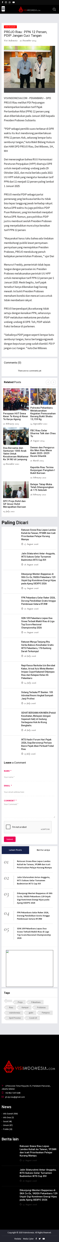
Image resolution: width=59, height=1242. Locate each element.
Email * (8, 785)
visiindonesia (14, 1012)
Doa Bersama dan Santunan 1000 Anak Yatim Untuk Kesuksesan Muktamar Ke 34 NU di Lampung (16, 454)
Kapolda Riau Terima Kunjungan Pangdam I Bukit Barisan (42, 470)
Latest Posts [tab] (15, 850)
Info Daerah (10, 27)
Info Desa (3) (8, 1117)
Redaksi (17, 1238)
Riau (11, 1007)
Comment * (10, 800)
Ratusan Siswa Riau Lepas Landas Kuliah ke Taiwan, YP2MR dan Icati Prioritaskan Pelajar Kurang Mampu (34, 864)
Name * (7, 771)
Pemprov (46, 1012)
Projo (20, 1002)
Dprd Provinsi (15, 1018)
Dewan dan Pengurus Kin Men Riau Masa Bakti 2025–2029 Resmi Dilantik (42, 451)
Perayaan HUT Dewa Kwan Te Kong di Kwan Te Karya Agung (15, 416)
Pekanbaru (36, 1002)
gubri (31, 1012)
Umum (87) (8, 1125)
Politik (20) (7, 1129)
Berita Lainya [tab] (43, 850)
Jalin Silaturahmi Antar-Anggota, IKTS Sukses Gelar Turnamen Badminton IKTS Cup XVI (38, 556)
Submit (9, 839)
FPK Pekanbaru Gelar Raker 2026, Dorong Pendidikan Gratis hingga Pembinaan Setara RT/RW (38, 600)
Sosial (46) (7, 1121)
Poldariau (41, 1007)
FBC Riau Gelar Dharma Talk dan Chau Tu (43, 433)
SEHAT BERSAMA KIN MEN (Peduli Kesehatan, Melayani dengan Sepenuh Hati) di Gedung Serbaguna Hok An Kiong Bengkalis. (38, 719)
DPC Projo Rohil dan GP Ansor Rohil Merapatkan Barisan (14, 504)
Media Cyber (28, 1238)
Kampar (25, 1007)
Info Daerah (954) (10, 1113)
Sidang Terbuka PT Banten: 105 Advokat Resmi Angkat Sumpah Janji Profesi (37, 695)
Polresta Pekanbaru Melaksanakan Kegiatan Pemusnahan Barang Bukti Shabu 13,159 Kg (43, 413)
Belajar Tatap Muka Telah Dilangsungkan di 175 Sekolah (42, 487)
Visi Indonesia (10, 40)
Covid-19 (33, 1018)
